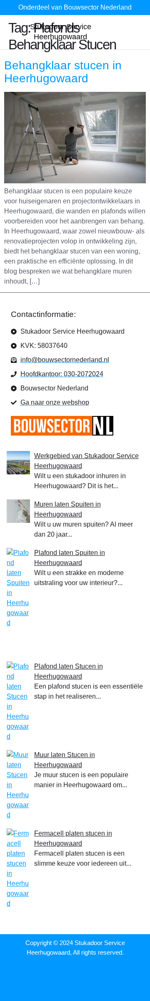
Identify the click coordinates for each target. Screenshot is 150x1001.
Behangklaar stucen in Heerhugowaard (63, 72)
